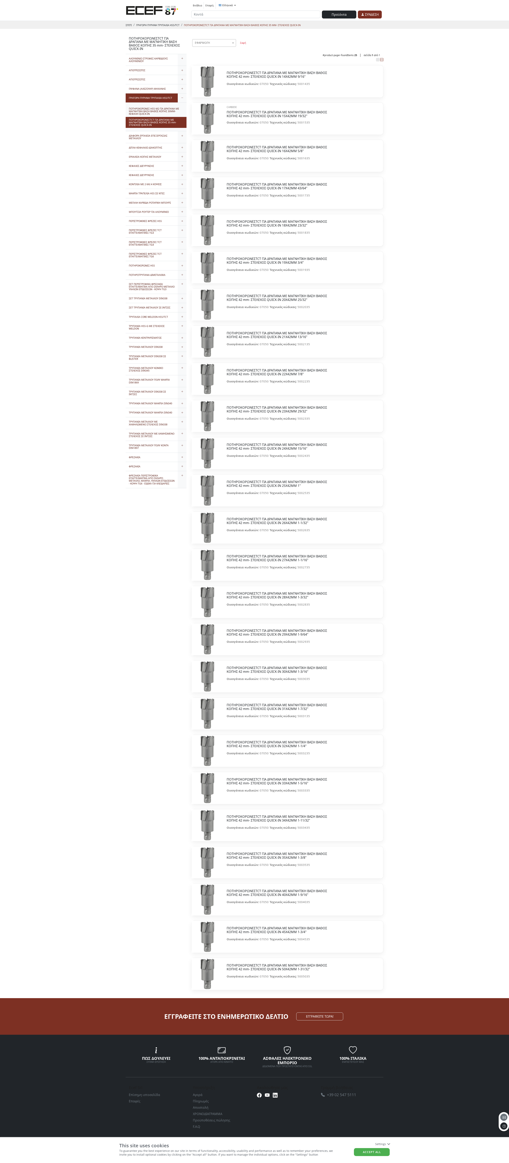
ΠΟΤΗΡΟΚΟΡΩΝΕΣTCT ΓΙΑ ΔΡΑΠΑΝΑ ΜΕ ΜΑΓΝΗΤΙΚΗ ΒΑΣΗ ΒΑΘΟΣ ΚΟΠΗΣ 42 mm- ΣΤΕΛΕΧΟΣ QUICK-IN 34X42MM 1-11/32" (277, 818)
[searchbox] (234, 47)
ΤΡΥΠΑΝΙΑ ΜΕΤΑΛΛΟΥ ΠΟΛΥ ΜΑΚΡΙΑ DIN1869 (149, 381)
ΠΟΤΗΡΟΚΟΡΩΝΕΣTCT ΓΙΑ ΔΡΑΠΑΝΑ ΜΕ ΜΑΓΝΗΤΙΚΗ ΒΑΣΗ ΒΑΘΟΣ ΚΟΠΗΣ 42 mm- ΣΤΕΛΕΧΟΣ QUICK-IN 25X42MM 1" (277, 484)
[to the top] (503, 1126)
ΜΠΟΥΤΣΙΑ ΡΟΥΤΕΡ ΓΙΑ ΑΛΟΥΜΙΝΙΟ (149, 212)
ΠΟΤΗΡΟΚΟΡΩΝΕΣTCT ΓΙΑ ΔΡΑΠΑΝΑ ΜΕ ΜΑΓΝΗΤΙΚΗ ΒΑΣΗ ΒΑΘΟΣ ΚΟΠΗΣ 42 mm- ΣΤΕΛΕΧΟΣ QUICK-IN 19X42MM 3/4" (277, 260)
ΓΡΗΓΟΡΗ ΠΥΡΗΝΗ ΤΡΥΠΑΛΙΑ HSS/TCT (158, 25)
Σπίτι (129, 25)
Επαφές (209, 5)
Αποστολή (200, 1107)
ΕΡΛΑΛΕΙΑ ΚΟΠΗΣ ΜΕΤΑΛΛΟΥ (145, 157)
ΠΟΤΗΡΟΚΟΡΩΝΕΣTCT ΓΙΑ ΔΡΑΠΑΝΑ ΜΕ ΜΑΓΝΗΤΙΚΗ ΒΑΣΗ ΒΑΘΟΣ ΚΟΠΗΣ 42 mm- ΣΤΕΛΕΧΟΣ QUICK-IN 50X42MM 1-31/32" (277, 967)
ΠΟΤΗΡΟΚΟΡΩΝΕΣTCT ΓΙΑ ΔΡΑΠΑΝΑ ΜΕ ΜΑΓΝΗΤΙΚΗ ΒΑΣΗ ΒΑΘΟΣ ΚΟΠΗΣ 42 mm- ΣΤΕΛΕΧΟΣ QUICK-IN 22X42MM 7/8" (277, 372)
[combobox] (214, 43)
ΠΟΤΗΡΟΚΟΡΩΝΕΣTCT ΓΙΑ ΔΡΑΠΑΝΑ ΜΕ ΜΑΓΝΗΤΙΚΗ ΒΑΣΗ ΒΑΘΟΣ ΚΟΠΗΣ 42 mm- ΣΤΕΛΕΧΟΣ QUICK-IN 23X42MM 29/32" (277, 409)
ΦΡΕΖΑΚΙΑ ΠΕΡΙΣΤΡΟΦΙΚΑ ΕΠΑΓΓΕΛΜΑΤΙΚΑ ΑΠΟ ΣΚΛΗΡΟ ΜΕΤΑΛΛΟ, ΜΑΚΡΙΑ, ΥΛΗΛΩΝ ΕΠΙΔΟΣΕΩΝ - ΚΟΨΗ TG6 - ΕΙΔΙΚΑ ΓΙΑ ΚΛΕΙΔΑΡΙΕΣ (152, 479)
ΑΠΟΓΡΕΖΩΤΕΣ (137, 70)
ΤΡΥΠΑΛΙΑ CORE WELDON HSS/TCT (148, 317)
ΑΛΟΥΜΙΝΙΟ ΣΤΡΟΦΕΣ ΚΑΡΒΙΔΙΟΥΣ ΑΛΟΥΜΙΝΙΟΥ (148, 60)
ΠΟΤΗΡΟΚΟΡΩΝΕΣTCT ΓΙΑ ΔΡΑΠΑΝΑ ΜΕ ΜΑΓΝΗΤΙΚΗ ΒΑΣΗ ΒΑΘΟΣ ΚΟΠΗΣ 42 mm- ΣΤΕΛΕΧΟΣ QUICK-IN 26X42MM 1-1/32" (277, 521)
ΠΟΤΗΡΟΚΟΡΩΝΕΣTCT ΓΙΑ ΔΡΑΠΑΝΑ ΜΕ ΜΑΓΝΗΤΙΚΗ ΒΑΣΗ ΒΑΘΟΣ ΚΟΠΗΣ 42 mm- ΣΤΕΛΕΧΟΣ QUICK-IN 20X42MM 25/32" (277, 298)
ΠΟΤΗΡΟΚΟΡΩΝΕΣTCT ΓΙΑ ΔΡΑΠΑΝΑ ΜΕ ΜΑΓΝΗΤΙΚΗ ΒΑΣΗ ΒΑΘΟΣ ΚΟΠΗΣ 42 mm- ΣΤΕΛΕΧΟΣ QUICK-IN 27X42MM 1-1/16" (277, 558)
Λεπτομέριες (207, 79)
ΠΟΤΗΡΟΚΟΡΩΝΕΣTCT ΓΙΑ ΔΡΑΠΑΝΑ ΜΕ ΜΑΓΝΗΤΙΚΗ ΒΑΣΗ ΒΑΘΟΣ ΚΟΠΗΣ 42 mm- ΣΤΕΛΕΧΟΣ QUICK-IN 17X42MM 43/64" (277, 186)
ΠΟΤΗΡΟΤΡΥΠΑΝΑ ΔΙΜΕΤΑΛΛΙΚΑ (147, 275)
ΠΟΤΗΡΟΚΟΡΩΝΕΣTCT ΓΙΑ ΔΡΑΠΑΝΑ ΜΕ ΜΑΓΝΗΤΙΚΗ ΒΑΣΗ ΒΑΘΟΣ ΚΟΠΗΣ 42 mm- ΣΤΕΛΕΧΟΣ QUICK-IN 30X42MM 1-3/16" (277, 670)
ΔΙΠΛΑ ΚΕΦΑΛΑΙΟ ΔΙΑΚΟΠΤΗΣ (145, 147)
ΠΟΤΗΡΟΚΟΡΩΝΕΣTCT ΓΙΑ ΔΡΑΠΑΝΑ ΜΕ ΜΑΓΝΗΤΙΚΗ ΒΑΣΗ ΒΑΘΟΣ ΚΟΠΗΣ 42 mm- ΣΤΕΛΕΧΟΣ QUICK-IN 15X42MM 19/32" (277, 114)
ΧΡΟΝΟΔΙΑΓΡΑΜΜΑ (207, 1114)
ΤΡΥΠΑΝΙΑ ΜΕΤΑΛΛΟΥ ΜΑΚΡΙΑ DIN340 (150, 403)
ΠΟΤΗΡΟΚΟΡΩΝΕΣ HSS (142, 265)
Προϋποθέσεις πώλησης (211, 1120)
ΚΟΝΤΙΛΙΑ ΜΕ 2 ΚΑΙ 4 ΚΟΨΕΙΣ (145, 184)
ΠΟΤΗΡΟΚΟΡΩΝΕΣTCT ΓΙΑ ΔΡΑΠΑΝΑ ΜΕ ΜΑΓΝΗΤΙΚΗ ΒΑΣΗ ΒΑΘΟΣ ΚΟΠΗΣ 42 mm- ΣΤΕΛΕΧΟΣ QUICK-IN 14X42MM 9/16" (277, 75)
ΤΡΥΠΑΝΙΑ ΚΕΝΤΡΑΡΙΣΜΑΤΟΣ (145, 337)
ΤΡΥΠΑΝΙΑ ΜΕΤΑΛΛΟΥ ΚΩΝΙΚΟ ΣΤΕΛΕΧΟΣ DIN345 (146, 369)
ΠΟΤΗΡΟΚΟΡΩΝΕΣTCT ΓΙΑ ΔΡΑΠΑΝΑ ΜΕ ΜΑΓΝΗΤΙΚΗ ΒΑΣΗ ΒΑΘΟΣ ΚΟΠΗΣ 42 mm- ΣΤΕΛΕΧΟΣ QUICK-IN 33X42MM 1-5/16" (277, 781)
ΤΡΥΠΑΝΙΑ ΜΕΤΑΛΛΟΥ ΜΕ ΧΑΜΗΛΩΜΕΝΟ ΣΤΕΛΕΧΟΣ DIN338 (148, 423)
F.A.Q (196, 1126)
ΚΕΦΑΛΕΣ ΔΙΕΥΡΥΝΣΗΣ (141, 166)
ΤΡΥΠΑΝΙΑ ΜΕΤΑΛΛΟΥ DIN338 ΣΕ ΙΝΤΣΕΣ (147, 393)
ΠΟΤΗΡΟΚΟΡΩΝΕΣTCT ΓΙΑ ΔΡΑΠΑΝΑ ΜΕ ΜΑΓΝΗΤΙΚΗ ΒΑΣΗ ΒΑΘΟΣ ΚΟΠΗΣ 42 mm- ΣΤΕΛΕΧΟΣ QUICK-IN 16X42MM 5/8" (277, 149)
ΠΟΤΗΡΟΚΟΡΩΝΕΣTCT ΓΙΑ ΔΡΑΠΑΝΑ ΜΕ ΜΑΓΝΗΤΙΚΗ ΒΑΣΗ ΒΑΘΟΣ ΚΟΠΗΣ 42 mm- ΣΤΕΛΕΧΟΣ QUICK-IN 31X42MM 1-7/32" (277, 707)
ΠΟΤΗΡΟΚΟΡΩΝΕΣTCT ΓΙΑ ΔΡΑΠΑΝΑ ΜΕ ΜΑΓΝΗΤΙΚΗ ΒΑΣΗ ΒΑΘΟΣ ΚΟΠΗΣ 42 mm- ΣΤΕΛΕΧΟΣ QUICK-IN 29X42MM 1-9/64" (277, 632)
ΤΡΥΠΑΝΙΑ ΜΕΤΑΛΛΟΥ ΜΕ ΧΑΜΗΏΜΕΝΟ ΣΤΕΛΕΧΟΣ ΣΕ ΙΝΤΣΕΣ (151, 435)
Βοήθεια (197, 5)
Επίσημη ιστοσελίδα (144, 1095)
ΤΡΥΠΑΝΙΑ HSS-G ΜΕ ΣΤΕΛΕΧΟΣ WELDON (147, 327)
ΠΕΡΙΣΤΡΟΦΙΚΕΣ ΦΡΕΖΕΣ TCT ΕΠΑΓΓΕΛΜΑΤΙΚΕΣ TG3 (145, 231)
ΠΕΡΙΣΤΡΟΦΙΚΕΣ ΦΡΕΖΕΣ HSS (145, 221)
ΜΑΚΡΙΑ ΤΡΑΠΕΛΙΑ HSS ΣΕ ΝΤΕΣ (147, 193)
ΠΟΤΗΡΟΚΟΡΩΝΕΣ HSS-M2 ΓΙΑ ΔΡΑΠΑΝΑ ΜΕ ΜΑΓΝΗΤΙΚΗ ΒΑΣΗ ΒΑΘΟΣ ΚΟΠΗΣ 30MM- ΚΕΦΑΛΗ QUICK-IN (154, 111)
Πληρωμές (201, 1101)
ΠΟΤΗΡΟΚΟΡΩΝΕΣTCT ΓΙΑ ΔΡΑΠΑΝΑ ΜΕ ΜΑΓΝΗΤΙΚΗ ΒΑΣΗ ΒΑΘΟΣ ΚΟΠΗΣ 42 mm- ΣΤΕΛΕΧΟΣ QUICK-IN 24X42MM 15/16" (277, 446)
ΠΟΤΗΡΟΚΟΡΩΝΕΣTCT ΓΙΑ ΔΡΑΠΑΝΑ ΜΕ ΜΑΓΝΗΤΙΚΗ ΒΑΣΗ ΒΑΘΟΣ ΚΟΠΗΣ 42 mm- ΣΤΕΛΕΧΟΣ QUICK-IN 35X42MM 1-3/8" (277, 856)
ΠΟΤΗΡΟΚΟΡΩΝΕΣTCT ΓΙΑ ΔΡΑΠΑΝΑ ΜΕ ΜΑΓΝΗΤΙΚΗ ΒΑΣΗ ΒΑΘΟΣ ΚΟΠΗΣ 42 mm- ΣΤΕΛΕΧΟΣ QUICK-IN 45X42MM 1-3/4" (277, 930)
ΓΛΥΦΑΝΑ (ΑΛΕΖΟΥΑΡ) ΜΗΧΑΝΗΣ (147, 88)
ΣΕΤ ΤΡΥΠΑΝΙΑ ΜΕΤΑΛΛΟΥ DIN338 (148, 298)
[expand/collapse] (182, 60)
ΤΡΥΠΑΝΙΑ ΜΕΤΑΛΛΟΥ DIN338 (146, 347)
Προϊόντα (339, 14)
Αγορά (197, 1095)
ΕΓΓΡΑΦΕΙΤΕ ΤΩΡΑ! (319, 1016)
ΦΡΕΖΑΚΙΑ (134, 457)
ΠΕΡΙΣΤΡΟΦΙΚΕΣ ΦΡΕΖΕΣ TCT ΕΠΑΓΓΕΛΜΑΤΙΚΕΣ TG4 (145, 243)
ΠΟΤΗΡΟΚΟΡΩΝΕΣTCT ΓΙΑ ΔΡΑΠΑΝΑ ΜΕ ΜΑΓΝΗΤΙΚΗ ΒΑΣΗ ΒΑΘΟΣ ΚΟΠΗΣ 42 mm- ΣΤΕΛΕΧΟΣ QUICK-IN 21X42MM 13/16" (277, 335)
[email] (503, 1117)
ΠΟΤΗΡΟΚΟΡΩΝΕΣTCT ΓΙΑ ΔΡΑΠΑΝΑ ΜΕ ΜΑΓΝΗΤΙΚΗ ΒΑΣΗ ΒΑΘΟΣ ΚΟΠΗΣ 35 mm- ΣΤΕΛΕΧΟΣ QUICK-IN (242, 25)
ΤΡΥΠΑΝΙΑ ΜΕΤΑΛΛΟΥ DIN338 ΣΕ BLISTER (147, 358)
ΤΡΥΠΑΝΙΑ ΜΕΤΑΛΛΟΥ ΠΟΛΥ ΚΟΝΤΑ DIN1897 (149, 447)
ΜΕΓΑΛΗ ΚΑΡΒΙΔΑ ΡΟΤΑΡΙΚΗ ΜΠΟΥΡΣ (150, 202)
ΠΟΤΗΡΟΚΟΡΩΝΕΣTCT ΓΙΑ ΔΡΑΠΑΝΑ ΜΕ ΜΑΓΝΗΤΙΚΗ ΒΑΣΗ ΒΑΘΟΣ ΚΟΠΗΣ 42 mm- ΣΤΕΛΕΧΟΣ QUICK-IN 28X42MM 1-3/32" (277, 595)
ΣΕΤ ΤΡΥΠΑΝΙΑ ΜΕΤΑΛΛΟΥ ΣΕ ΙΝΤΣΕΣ (149, 307)
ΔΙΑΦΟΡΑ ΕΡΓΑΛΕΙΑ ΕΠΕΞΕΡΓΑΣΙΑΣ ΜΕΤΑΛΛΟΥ (148, 137)
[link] (152, 10)
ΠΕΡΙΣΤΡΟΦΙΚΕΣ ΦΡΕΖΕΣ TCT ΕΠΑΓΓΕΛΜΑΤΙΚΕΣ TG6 (145, 255)
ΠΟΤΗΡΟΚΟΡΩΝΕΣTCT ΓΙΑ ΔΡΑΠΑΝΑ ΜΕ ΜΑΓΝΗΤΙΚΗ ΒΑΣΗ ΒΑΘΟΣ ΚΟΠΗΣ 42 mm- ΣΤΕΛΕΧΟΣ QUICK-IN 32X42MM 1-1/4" (277, 744)
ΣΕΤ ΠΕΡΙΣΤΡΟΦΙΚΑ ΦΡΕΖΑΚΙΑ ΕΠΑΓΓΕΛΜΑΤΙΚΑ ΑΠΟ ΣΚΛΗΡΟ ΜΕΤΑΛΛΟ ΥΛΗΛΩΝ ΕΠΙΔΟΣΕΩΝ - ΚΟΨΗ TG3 (152, 286)
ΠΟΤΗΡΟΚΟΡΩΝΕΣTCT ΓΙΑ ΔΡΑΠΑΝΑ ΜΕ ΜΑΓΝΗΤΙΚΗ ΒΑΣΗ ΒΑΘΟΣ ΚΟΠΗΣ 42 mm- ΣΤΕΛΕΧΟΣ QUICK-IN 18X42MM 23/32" (277, 223)
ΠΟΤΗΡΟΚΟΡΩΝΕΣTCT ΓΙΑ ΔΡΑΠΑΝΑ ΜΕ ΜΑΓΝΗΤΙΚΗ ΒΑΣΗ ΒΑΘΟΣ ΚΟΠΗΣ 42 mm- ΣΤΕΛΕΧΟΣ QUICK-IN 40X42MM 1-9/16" (277, 893)
